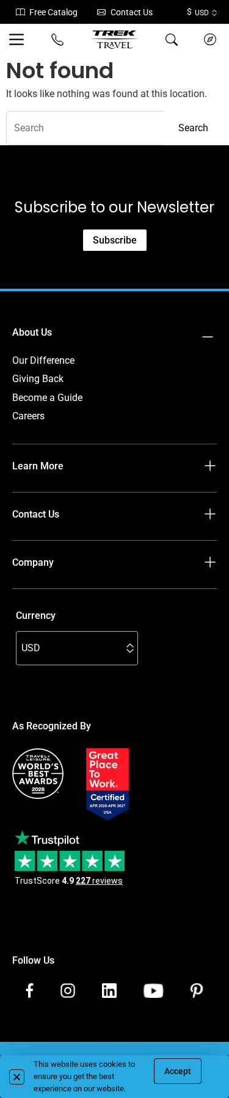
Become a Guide (47, 397)
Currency (36, 615)
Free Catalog (53, 12)
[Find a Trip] (210, 39)
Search (193, 128)
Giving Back (38, 379)
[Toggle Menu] (19, 39)
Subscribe (115, 240)
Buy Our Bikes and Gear (63, 599)
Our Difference (43, 360)
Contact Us (132, 12)
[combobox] (85, 128)
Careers (28, 416)
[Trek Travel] (114, 40)
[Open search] (171, 39)
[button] (16, 1077)
